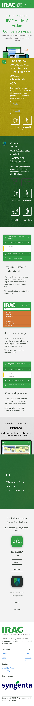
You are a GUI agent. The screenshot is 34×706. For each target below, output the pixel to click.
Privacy (27, 653)
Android (16, 111)
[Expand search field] (25, 5)
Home (4, 653)
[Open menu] (30, 4)
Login (4, 658)
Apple (15, 104)
